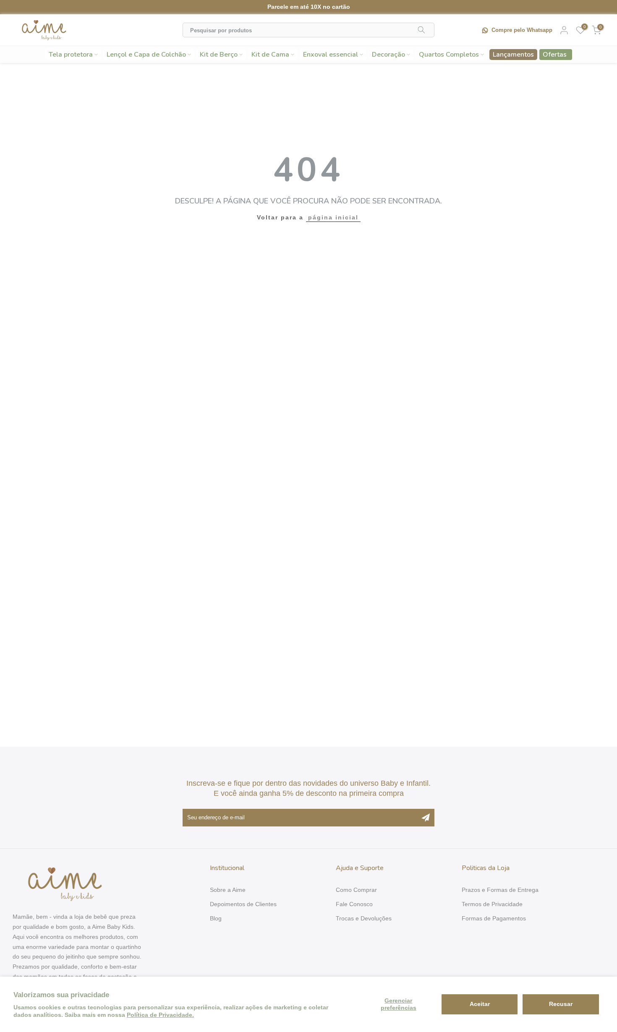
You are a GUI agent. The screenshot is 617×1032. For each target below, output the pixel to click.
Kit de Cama (270, 54)
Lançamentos (513, 54)
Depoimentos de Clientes (243, 904)
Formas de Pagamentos (494, 918)
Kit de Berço (219, 54)
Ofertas (555, 54)
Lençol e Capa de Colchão (146, 54)
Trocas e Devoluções (364, 918)
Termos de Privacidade (492, 904)
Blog (216, 918)
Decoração (388, 54)
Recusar (561, 1004)
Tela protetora (71, 54)
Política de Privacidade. (160, 1014)
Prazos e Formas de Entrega (500, 889)
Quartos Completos (449, 54)
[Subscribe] (425, 818)
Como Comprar (356, 889)
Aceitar (480, 1004)
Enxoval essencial (330, 54)
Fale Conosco (354, 904)
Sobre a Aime (228, 889)
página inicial (333, 217)
